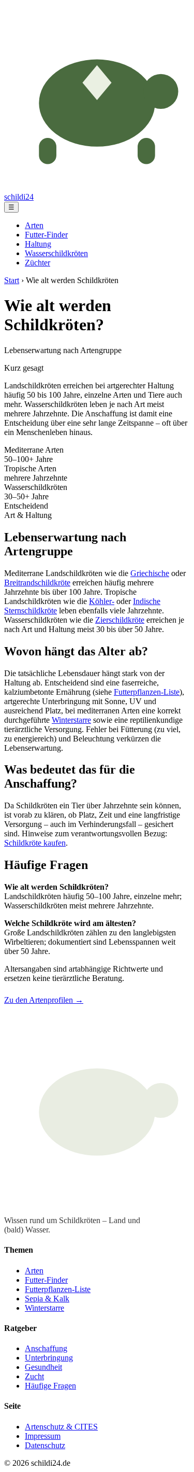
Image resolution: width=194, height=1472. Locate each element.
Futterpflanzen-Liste (147, 692)
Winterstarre (71, 720)
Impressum (43, 1436)
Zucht (34, 1376)
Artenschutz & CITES (61, 1426)
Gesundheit (43, 1367)
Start (11, 280)
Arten (34, 225)
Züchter (37, 262)
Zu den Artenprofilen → (43, 1000)
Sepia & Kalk (47, 1298)
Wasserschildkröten (56, 253)
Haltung (38, 244)
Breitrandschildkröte (37, 582)
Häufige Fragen (50, 1385)
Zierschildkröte (119, 619)
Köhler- (101, 601)
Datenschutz (45, 1445)
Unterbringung (49, 1357)
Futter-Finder (46, 234)
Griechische (149, 573)
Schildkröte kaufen (35, 842)
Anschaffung (46, 1348)
